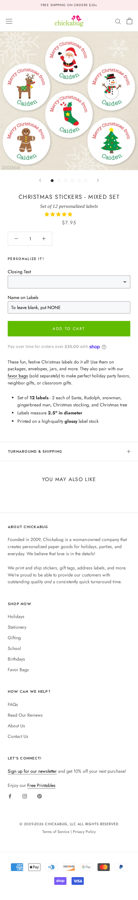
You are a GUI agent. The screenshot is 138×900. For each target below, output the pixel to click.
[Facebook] (10, 795)
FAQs (13, 704)
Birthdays (16, 659)
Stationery (17, 627)
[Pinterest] (39, 795)
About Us (16, 725)
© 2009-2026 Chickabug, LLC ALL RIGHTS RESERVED (69, 824)
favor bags (18, 376)
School (14, 648)
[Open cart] (129, 21)
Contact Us (18, 736)
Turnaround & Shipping (35, 451)
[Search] (118, 21)
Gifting (14, 637)
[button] (59, 214)
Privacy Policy (84, 831)
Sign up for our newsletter (32, 771)
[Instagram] (24, 795)
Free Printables (41, 785)
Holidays (16, 616)
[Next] (98, 180)
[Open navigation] (9, 21)
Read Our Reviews (25, 715)
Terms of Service (55, 831)
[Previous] (40, 180)
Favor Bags (18, 669)
